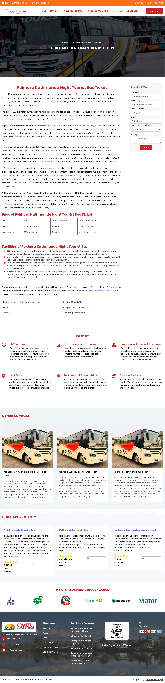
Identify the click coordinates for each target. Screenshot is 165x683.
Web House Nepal (154, 679)
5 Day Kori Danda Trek (81, 636)
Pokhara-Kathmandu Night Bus (86, 42)
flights (27, 150)
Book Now (154, 11)
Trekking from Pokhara (100, 11)
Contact (159, 3)
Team (46, 633)
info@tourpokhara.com (15, 3)
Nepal (4, 175)
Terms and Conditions (53, 647)
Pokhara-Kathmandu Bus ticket (131, 471)
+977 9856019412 (42, 3)
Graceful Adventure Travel (25, 635)
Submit (145, 147)
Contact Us (48, 642)
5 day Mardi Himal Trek (81, 648)
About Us (139, 3)
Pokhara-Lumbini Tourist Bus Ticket (78, 471)
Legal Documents (51, 652)
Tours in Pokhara (73, 11)
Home (43, 11)
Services (54, 11)
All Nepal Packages (129, 11)
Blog (149, 3)
